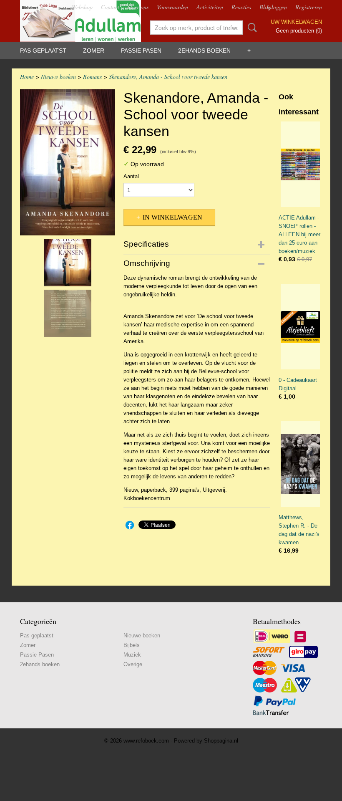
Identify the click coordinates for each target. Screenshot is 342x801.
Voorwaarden (172, 7)
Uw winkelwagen (296, 22)
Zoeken (250, 27)
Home (27, 77)
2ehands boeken (204, 50)
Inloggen (277, 7)
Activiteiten (209, 7)
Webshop (82, 7)
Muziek (132, 655)
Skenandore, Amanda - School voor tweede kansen (168, 77)
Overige (132, 664)
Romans (92, 77)
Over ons (138, 7)
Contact (110, 7)
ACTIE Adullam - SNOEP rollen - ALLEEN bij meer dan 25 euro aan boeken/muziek (299, 234)
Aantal (131, 176)
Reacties (241, 7)
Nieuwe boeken (58, 77)
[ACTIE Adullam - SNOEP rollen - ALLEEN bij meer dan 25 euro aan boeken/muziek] (300, 164)
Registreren (308, 7)
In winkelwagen (172, 217)
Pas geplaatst (43, 50)
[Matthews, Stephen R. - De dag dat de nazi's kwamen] (300, 464)
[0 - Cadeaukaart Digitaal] (300, 326)
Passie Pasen (141, 50)
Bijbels (131, 645)
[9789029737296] (67, 162)
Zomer (93, 50)
